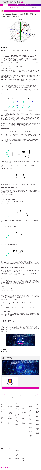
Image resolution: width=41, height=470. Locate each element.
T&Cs (22, 445)
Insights (22, 4)
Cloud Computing (12, 7)
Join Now (20, 387)
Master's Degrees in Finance (30, 427)
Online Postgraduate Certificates (2, 424)
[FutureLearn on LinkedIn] (9, 467)
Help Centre (30, 447)
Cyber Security (17, 415)
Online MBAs (23, 403)
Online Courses (3, 404)
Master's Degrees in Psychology (30, 405)
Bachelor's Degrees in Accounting (37, 414)
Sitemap (23, 458)
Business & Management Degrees (23, 423)
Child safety (30, 445)
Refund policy (23, 449)
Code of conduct (24, 453)
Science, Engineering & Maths (9, 422)
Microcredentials (3, 409)
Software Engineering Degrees (23, 419)
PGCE (22, 416)
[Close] (40, 2)
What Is (31, 4)
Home (2, 7)
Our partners (16, 445)
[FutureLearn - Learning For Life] (38, 467)
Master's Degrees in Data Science (31, 414)
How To (26, 4)
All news (5, 4)
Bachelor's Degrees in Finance (37, 421)
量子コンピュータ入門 (19, 7)
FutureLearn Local (12, 4)
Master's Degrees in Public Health (30, 423)
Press (18, 4)
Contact (30, 449)
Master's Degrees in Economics (30, 431)
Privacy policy (24, 447)
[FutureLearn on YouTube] (7, 467)
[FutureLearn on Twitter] (5, 467)
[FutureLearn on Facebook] (1, 467)
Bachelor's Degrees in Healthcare (37, 406)
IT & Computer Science (6, 7)
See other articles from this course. (21, 11)
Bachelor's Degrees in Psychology (37, 410)
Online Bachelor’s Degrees (2, 420)
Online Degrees (3, 413)
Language (9, 416)
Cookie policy (24, 451)
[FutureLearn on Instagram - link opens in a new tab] (3, 467)
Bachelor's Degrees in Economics (37, 417)
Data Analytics (17, 406)
